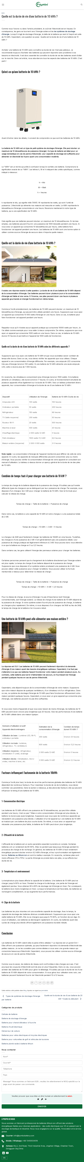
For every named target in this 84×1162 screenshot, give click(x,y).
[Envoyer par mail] (44, 983)
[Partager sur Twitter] (40, 983)
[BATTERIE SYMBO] (42, 4)
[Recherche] (81, 5)
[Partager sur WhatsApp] (32, 983)
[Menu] (3, 4)
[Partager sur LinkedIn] (52, 983)
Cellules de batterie (9, 1014)
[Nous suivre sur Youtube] (7, 1153)
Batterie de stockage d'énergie (14, 1018)
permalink (44, 990)
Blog (3, 13)
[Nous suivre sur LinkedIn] (3, 1153)
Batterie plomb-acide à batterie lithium (17, 1044)
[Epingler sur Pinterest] (48, 983)
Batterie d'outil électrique (12, 1027)
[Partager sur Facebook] (36, 983)
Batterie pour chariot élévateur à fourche (19, 1023)
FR (4, 1158)
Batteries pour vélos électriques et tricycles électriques (24, 1035)
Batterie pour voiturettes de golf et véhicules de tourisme (25, 1039)
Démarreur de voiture (11, 1031)
